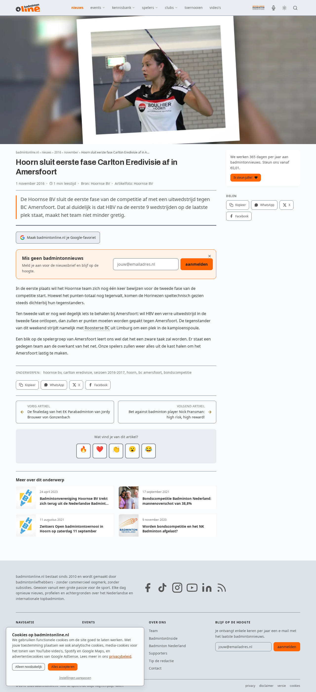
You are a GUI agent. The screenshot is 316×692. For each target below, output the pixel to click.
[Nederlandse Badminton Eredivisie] (258, 7)
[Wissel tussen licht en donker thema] (284, 8)
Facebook (100, 385)
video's (215, 7)
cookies (295, 686)
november (71, 152)
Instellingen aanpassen (75, 678)
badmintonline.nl (27, 152)
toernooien (194, 7)
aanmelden (196, 264)
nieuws (77, 7)
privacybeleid (120, 656)
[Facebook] (147, 587)
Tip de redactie (161, 660)
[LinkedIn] (206, 587)
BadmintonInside (163, 638)
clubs (169, 7)
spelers (148, 7)
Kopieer (30, 385)
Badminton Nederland (167, 645)
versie (281, 686)
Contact (155, 668)
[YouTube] (192, 587)
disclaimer (266, 686)
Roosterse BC (97, 328)
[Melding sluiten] (209, 256)
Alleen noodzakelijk (28, 667)
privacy (250, 686)
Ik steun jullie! (243, 177)
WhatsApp (57, 385)
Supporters (158, 653)
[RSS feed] (221, 587)
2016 (57, 152)
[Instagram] (177, 587)
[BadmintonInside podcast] (273, 8)
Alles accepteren (62, 667)
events (95, 7)
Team (153, 630)
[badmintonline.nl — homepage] (28, 8)
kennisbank (121, 7)
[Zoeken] (295, 8)
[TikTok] (162, 587)
